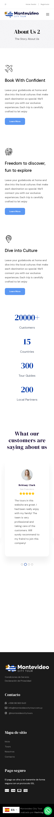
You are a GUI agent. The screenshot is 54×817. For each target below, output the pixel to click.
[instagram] (5, 4)
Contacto (10, 756)
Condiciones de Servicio (17, 677)
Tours (8, 746)
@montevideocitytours (21, 713)
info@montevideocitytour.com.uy (26, 707)
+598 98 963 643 (17, 703)
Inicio (7, 741)
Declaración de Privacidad (18, 680)
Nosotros (9, 751)
